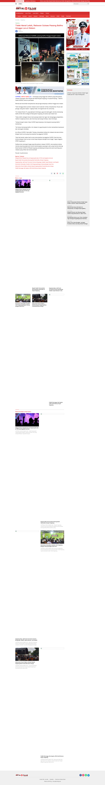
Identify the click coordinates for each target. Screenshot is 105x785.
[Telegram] (88, 775)
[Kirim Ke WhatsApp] (63, 173)
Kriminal (24, 16)
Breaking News (19, 13)
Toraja (47, 13)
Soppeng (17, 23)
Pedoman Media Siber (60, 779)
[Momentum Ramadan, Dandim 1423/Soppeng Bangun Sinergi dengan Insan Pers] (22, 298)
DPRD (58, 16)
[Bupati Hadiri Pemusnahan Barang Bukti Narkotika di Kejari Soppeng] (39, 233)
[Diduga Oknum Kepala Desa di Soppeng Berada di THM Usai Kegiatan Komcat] (22, 184)
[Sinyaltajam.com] (26, 8)
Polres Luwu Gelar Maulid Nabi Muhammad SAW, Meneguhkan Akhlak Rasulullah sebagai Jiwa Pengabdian (44, 1)
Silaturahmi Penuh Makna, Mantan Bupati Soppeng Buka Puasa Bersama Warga (34, 166)
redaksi (19, 30)
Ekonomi (53, 16)
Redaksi (52, 779)
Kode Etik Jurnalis (44, 779)
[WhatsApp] (86, 775)
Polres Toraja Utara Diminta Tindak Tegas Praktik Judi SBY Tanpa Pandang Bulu (77, 202)
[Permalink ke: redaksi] (16, 31)
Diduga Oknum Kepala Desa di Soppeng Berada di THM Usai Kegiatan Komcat (34, 158)
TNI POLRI (68, 16)
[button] (88, 4)
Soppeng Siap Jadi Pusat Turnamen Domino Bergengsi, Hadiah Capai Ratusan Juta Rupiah (37, 162)
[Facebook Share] (52, 173)
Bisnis (47, 16)
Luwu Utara (35, 13)
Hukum (30, 16)
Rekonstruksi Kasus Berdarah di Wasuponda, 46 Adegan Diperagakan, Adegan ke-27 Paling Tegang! (76, 207)
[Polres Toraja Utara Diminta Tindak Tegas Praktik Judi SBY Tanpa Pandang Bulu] (78, 145)
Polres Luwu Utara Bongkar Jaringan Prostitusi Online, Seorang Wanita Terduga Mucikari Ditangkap (77, 223)
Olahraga (41, 16)
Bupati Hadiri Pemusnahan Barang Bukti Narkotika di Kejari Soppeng (31, 160)
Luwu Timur (28, 13)
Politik (62, 16)
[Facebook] (80, 775)
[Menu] (16, 4)
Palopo (42, 13)
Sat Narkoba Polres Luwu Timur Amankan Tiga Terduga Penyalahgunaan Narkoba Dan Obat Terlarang (77, 218)
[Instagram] (83, 775)
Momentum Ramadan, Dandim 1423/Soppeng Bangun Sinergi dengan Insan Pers (34, 164)
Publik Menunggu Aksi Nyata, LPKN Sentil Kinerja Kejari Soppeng (30, 168)
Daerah (35, 16)
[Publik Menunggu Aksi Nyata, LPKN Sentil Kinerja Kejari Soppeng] (56, 347)
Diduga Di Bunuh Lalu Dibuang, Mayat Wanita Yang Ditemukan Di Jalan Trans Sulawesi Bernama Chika (76, 213)
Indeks (20, 3)
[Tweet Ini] (54, 173)
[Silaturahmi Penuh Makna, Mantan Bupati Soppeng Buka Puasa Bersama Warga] (39, 298)
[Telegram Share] (60, 173)
